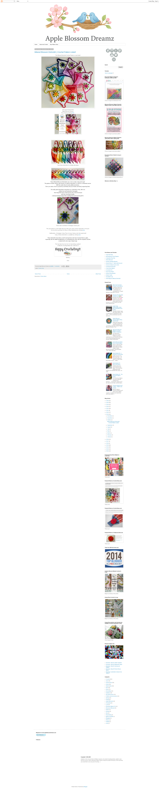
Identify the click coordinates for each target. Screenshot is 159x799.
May (108, 431)
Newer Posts (38, 274)
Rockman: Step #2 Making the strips (114, 664)
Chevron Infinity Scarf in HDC (112, 265)
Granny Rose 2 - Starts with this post (114, 263)
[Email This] (62, 266)
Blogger (85, 786)
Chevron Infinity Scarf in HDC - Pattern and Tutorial (117, 387)
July (108, 429)
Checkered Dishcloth (110, 266)
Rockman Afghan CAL (111, 706)
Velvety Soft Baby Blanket (111, 261)
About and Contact (44, 44)
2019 (107, 414)
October (109, 419)
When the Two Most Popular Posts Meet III (118, 285)
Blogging (108, 718)
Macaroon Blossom (110, 708)
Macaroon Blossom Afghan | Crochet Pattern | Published (117, 331)
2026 (107, 400)
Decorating (108, 691)
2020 (107, 412)
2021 (107, 410)
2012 (107, 451)
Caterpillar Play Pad (110, 258)
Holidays (108, 692)
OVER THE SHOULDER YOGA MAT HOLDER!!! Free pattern (117, 308)
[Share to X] (65, 266)
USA (107, 723)
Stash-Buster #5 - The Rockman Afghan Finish (118, 375)
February (109, 435)
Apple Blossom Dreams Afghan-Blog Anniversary (117, 319)
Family (107, 699)
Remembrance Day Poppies (112, 256)
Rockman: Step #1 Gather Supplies (114, 662)
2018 (107, 439)
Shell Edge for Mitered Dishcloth (113, 278)
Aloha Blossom (109, 259)
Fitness (107, 719)
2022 (107, 408)
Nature (107, 709)
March (108, 433)
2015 (107, 445)
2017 (107, 441)
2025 (107, 402)
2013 (107, 449)
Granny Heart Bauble (111, 273)
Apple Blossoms (109, 701)
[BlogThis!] (64, 266)
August (109, 427)
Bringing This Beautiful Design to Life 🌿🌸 (118, 295)
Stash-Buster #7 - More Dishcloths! (117, 364)
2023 (107, 406)
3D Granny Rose (110, 694)
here (73, 112)
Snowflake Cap (109, 276)
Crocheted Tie (109, 270)
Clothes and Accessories (111, 696)
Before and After (109, 716)
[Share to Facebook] (67, 266)
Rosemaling (108, 714)
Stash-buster (109, 686)
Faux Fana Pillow (110, 271)
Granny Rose (109, 682)
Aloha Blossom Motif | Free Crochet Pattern (117, 342)
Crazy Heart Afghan (110, 268)
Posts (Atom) (43, 276)
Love (107, 704)
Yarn (107, 680)
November (109, 418)
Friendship (108, 703)
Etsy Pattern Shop (54, 44)
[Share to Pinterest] (68, 266)
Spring (107, 697)
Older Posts (98, 274)
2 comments (56, 266)
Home (36, 44)
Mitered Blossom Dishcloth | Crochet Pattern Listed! (55, 52)
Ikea (107, 713)
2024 (107, 404)
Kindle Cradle (109, 275)
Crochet (40, 268)
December (109, 416)
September (110, 425)
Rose (107, 689)
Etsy (43, 268)
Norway (107, 711)
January (109, 436)
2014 (107, 447)
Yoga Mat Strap (109, 254)
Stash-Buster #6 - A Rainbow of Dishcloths (118, 354)
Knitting (107, 721)
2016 (107, 443)
